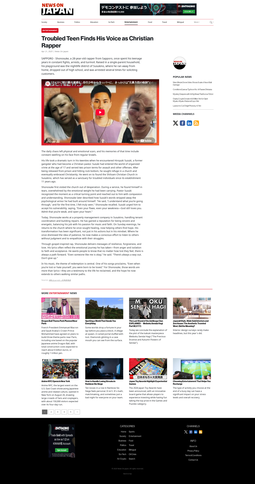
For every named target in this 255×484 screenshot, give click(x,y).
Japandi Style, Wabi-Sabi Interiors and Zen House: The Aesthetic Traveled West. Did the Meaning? (191, 323)
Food (150, 22)
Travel (164, 22)
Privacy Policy (193, 450)
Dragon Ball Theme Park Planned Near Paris (59, 322)
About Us (193, 446)
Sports (132, 431)
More (196, 22)
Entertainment (131, 22)
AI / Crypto (121, 458)
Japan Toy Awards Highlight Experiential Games (148, 382)
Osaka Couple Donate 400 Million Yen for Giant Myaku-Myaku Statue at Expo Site (190, 100)
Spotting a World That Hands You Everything (100, 322)
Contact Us (193, 459)
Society (44, 22)
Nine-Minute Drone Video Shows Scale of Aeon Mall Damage (192, 83)
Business (60, 22)
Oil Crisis (132, 454)
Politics (77, 22)
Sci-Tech (111, 22)
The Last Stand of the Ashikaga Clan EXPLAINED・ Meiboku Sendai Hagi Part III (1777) (146, 323)
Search (132, 458)
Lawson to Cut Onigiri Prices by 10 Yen (187, 106)
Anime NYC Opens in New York (55, 381)
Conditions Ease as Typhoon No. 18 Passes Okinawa (192, 89)
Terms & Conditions (193, 455)
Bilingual (180, 22)
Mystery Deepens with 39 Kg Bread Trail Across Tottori (193, 94)
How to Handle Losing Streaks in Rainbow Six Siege (100, 382)
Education (94, 22)
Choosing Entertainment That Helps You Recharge (192, 382)
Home (123, 431)
